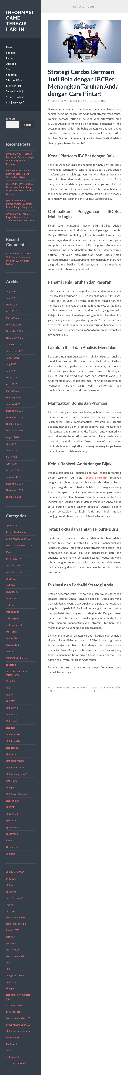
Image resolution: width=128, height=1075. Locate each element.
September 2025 (14, 351)
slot (8, 962)
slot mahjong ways (15, 767)
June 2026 (11, 298)
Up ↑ (95, 691)
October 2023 (13, 496)
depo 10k (11, 878)
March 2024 (12, 470)
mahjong (10, 605)
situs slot (10, 911)
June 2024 (11, 450)
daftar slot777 (13, 558)
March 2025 (12, 390)
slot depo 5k (12, 747)
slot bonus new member (18, 1031)
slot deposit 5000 (15, 872)
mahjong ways (13, 618)
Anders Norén (111, 687)
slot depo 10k (13, 734)
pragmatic (11, 943)
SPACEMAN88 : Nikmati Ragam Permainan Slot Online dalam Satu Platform (20, 217)
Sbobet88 (11, 74)
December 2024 (14, 410)
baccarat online (14, 1005)
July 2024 (11, 443)
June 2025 (11, 371)
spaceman (11, 891)
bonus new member (16, 917)
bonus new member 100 (18, 538)
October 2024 (13, 423)
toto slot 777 (13, 930)
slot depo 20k (13, 741)
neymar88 (11, 638)
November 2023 (14, 490)
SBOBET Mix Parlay (16, 658)
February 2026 (13, 324)
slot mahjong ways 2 (16, 774)
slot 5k (9, 694)
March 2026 (12, 317)
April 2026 (11, 311)
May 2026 (11, 304)
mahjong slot (12, 611)
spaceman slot (13, 827)
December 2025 (14, 331)
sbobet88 (11, 664)
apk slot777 (12, 525)
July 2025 (11, 364)
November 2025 (14, 337)
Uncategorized (13, 847)
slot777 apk (12, 813)
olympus (10, 904)
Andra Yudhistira (14, 253)
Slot (8, 69)
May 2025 (11, 377)
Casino (10, 58)
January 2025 (13, 404)
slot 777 (10, 701)
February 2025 (13, 397)
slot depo (10, 727)
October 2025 (13, 344)
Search (10, 119)
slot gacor (11, 754)
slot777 (10, 807)
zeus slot (10, 853)
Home (9, 47)
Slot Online (11, 780)
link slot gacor (13, 1037)
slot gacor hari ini (15, 760)
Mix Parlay (11, 631)
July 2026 (11, 291)
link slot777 (12, 591)
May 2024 (11, 457)
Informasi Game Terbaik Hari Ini (19, 21)
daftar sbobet (13, 1011)
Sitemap (10, 52)
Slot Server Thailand (16, 794)
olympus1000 (13, 644)
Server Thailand (15, 97)
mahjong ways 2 (15, 102)
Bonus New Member (16, 532)
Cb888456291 (78, 101)
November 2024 (14, 417)
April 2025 (11, 384)
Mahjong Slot (13, 86)
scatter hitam (13, 949)
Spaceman (11, 820)
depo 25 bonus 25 (15, 565)
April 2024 (11, 463)
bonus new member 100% (19, 545)
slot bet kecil (12, 714)
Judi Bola (11, 63)
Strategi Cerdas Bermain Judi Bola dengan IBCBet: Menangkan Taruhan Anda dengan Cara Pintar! (83, 82)
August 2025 (13, 357)
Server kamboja (15, 91)
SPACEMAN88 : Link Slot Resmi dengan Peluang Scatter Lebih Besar (19, 174)
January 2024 (13, 476)
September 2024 (14, 430)
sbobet (9, 651)
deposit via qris (14, 571)
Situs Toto (11, 681)
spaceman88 (12, 833)
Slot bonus (11, 721)
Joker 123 (11, 578)
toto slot (10, 840)
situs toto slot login (16, 923)
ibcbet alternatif (96, 477)
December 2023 (14, 483)
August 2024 (13, 437)
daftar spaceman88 (16, 1063)
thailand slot (12, 1043)
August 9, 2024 (57, 101)
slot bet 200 (12, 707)
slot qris (10, 787)
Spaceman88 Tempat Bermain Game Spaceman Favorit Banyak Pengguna (19, 204)
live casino (11, 598)
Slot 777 (10, 936)
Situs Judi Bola (14, 80)
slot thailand (12, 800)
